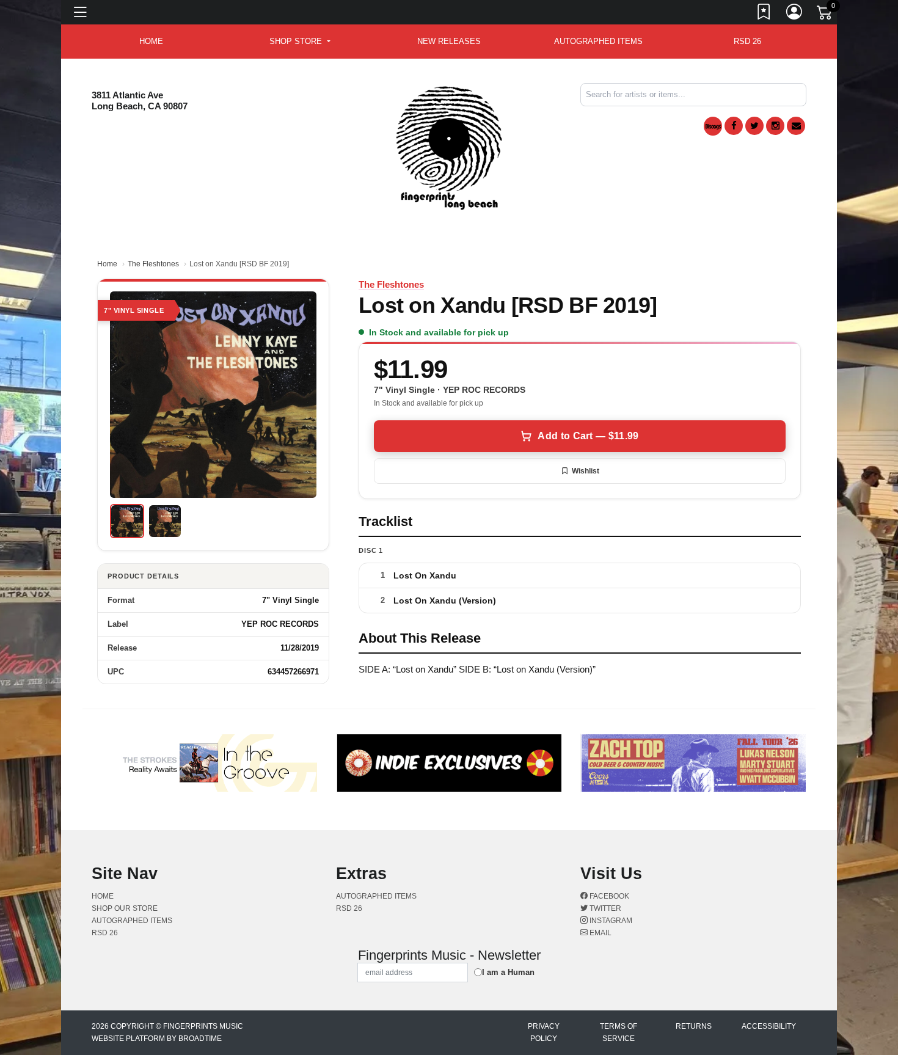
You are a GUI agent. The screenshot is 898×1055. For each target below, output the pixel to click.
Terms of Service (618, 1032)
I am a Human (508, 972)
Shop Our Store (125, 908)
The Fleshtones (153, 264)
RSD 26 (747, 41)
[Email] (796, 125)
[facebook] (733, 125)
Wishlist (585, 471)
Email (599, 933)
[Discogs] (713, 126)
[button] (300, 42)
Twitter (604, 908)
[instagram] (775, 125)
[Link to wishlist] (764, 14)
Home (107, 264)
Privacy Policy (544, 1032)
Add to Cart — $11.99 (588, 436)
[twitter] (754, 125)
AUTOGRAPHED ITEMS (598, 41)
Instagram (610, 920)
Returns (694, 1026)
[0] (825, 15)
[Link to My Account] (794, 14)
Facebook (608, 896)
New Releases (449, 41)
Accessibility (769, 1026)
